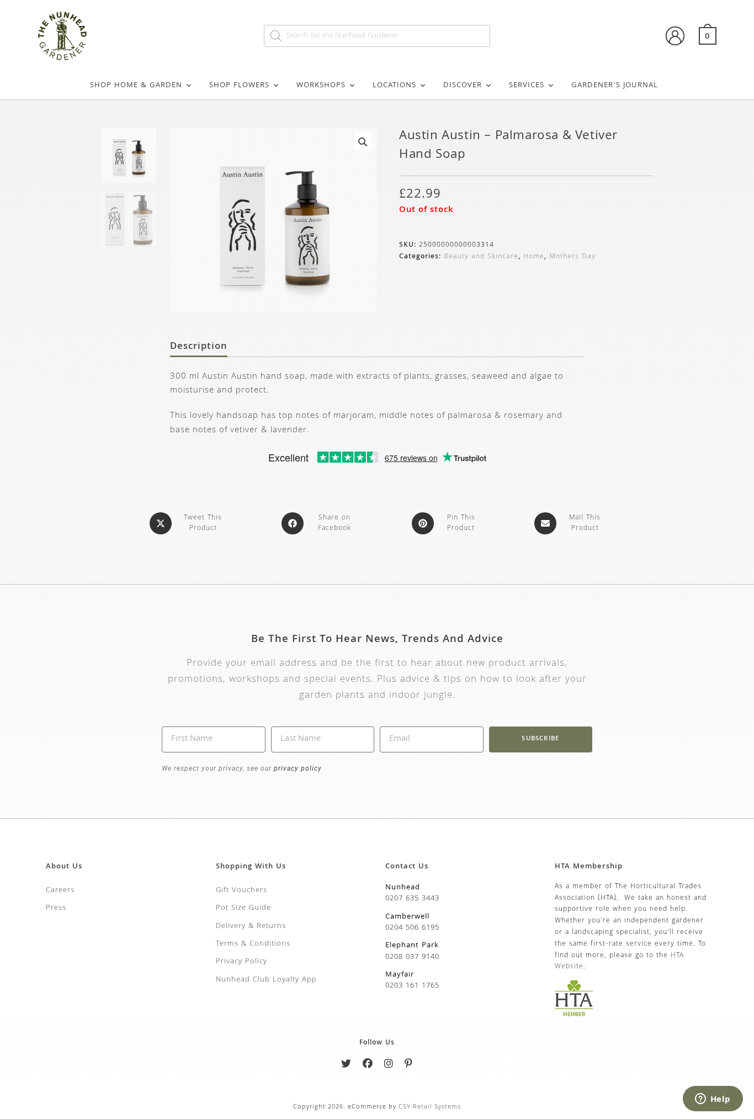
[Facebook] (368, 1066)
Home (533, 257)
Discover (462, 85)
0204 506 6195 (412, 928)
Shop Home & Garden (136, 85)
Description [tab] (198, 347)
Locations (394, 85)
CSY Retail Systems (430, 1107)
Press (56, 908)
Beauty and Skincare (481, 257)
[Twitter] (346, 1066)
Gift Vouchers (241, 890)
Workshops (321, 85)
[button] (362, 142)
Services (526, 85)
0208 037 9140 (412, 957)
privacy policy (297, 768)
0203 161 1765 (412, 986)
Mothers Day (572, 257)
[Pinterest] (409, 1066)
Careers (60, 890)
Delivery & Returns (251, 926)
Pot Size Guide (243, 908)
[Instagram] (389, 1066)
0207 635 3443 (412, 899)
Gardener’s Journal (614, 85)
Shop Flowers (239, 85)
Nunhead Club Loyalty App (266, 980)
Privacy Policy (241, 962)
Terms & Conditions (253, 944)
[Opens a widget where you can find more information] (712, 1099)
